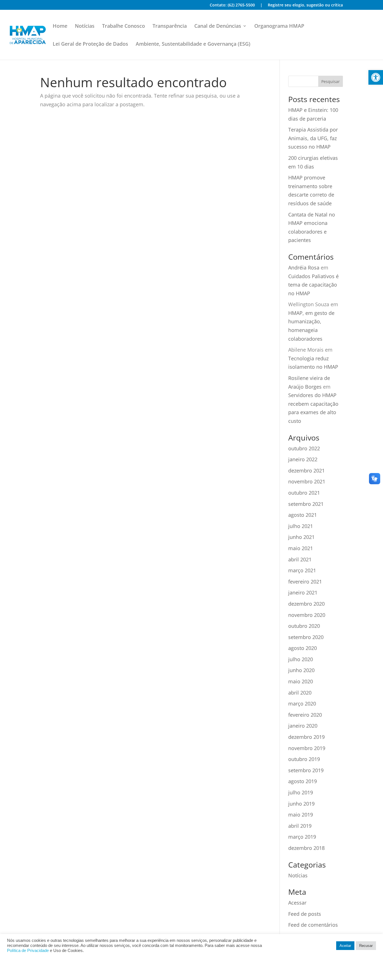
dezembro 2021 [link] (306, 470)
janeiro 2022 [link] (302, 459)
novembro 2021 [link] (306, 481)
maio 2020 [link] (300, 681)
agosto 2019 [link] (302, 781)
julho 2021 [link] (300, 526)
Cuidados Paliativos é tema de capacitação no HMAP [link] (313, 285)
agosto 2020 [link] (302, 648)
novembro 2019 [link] (306, 748)
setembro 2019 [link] (306, 770)
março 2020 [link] (302, 703)
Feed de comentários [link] (313, 924)
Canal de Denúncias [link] (217, 26)
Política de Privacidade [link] (28, 950)
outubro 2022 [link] (304, 448)
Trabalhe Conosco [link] (123, 26)
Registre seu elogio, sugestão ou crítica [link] (305, 5)
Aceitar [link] (345, 946)
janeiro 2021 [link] (302, 592)
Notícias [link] (84, 26)
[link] (375, 77)
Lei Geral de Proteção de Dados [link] (90, 44)
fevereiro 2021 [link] (305, 581)
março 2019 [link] (302, 836)
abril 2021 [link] (300, 559)
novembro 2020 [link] (306, 615)
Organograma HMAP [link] (279, 26)
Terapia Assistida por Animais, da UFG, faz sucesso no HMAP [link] (313, 138)
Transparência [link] (170, 26)
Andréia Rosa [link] (303, 267)
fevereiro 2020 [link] (305, 714)
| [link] (261, 5)
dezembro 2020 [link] (306, 603)
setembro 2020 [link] (306, 637)
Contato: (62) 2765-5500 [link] (232, 5)
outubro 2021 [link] (304, 492)
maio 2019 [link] (300, 814)
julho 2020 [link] (300, 659)
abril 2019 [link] (300, 825)
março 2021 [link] (302, 570)
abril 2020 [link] (300, 692)
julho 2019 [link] (300, 792)
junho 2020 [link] (301, 670)
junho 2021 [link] (301, 537)
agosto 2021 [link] (302, 514)
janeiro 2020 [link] (302, 725)
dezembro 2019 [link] (306, 737)
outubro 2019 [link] (304, 759)
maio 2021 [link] (300, 548)
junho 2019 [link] (301, 803)
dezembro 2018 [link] (306, 848)
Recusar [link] (366, 946)
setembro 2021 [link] (306, 504)
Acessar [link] (297, 902)
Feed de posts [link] (304, 913)
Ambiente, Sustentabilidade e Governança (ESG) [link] (193, 44)
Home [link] (60, 26)
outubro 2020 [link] (304, 625)
